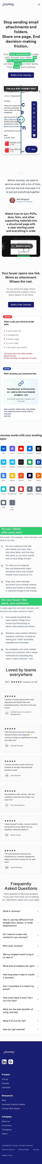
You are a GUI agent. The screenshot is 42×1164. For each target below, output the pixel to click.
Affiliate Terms (7, 1155)
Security (36, 1149)
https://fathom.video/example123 (16, 119)
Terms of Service (8, 1149)
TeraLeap (28, 202)
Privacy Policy (23, 1149)
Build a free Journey (21, 75)
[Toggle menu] (39, 4)
